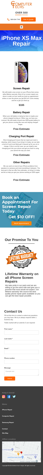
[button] (21, 27)
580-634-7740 (15, 19)
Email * (6, 348)
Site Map (5, 433)
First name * (8, 329)
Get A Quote (28, 19)
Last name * (8, 339)
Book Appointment (21, 223)
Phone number (9, 358)
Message (7, 368)
